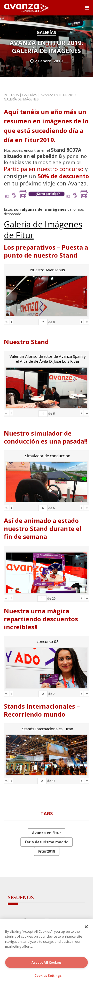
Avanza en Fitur (46, 832)
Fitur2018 (46, 851)
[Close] (86, 926)
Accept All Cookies (46, 962)
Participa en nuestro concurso (43, 169)
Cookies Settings (47, 975)
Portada (11, 94)
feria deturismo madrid (46, 841)
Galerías (46, 32)
